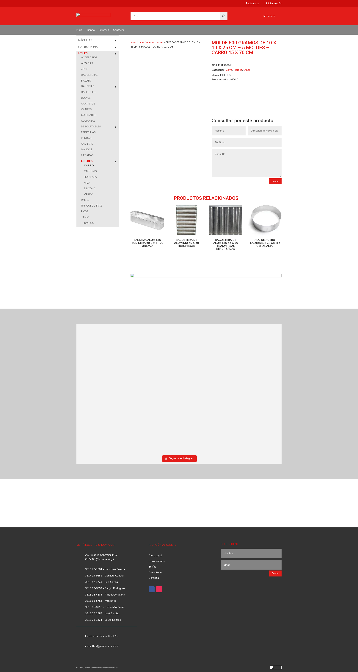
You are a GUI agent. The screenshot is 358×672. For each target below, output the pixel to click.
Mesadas (87, 155)
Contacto (118, 30)
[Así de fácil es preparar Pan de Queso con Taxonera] (153, 348)
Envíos (152, 566)
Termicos (87, 223)
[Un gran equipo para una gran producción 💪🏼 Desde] (257, 357)
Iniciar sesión (272, 3)
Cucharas (88, 121)
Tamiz (85, 217)
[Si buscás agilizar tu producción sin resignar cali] (205, 414)
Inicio (79, 30)
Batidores (88, 92)
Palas (85, 200)
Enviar (275, 181)
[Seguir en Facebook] (152, 589)
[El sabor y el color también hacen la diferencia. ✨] (205, 355)
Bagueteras (89, 75)
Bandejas (87, 86)
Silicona (89, 188)
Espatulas (88, 132)
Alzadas (87, 63)
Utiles (83, 53)
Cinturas (90, 171)
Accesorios (89, 57)
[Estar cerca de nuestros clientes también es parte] (257, 414)
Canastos (88, 103)
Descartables (91, 126)
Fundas (86, 138)
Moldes (87, 161)
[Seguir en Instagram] (159, 589)
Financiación (156, 572)
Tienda (91, 30)
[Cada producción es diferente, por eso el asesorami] (153, 421)
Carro (89, 165)
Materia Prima (88, 47)
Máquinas (85, 40)
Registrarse (251, 3)
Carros (86, 109)
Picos (85, 211)
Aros (84, 69)
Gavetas (87, 144)
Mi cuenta (269, 16)
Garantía (154, 578)
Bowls (86, 98)
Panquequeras (91, 205)
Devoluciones (157, 561)
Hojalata (90, 177)
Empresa (104, 30)
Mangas (86, 149)
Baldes (86, 80)
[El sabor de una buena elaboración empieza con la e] (101, 421)
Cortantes (89, 115)
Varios (88, 194)
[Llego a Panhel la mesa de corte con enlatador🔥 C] (101, 352)
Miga (87, 183)
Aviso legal (155, 555)
